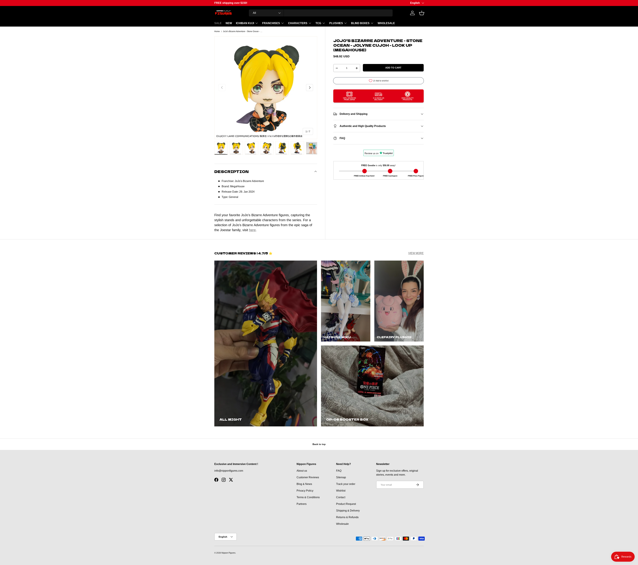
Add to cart (393, 67)
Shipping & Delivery (348, 510)
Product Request (346, 504)
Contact (340, 497)
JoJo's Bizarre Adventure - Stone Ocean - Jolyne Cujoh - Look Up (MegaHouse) (243, 31)
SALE (218, 23)
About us (302, 470)
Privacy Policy (305, 490)
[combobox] (321, 12)
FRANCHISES (271, 23)
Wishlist (340, 490)
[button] (421, 13)
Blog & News (304, 484)
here (252, 230)
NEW (229, 23)
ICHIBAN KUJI (245, 23)
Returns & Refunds (347, 517)
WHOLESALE (386, 23)
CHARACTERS (297, 23)
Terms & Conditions (308, 497)
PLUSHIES (336, 23)
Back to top (319, 444)
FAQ (338, 470)
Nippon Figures (228, 553)
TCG (318, 23)
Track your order (345, 484)
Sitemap (341, 477)
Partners (302, 504)
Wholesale (342, 523)
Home (217, 31)
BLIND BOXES (360, 23)
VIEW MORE (416, 253)
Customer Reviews (308, 477)
